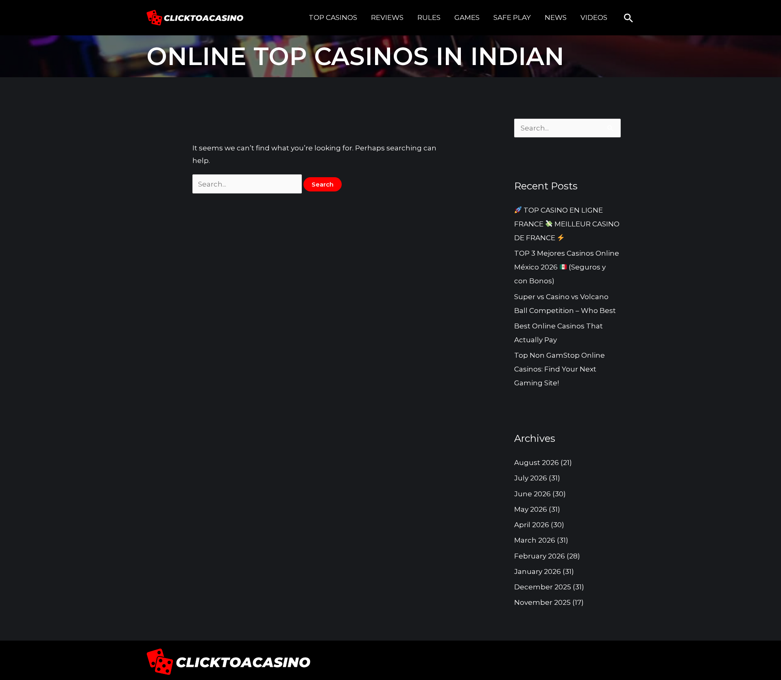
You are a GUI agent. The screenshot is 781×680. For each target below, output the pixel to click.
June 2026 (532, 494)
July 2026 (530, 478)
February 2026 (539, 556)
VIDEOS (593, 17)
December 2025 (542, 587)
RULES (429, 17)
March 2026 (534, 540)
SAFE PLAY (512, 17)
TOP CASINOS (333, 17)
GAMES (467, 17)
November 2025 (542, 602)
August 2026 (536, 462)
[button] (628, 18)
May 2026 (530, 509)
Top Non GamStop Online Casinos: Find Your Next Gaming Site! (559, 369)
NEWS (556, 17)
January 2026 (537, 571)
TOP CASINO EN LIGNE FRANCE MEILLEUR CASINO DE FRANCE (567, 224)
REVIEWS (387, 17)
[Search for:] (247, 184)
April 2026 (531, 525)
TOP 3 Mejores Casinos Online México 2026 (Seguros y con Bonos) (566, 267)
